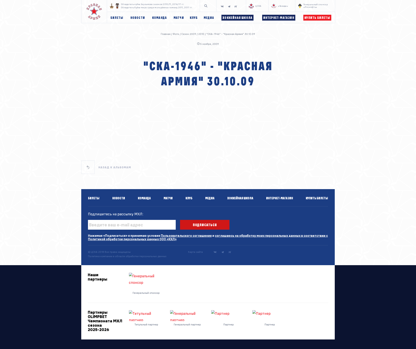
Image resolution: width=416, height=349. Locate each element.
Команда (144, 198)
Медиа (209, 198)
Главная (166, 34)
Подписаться (205, 224)
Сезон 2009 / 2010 (192, 34)
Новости (118, 198)
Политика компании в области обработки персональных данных (127, 256)
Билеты (93, 198)
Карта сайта (195, 251)
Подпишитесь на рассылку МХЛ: (115, 214)
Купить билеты (317, 198)
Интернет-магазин (279, 198)
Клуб (188, 198)
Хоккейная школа (240, 198)
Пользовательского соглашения (186, 236)
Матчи (168, 198)
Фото (176, 34)
